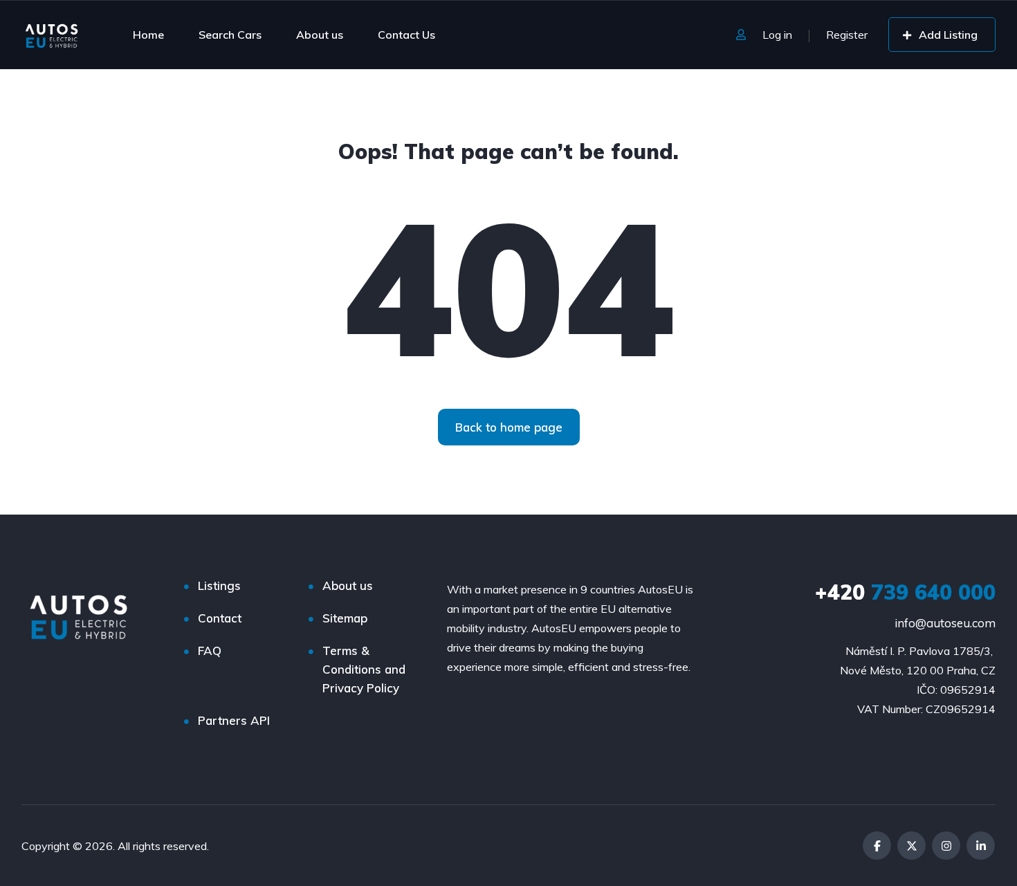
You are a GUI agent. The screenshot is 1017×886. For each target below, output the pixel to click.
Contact (219, 618)
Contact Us (406, 34)
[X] (911, 845)
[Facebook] (877, 845)
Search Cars (230, 34)
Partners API (234, 720)
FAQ (209, 650)
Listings (219, 585)
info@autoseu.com (945, 623)
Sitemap (344, 618)
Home (148, 34)
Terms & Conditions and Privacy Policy (363, 669)
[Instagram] (946, 845)
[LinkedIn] (980, 845)
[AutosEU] (51, 34)
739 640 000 (905, 592)
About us (319, 34)
